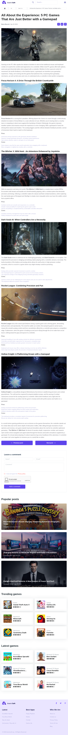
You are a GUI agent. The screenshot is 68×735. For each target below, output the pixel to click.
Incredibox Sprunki (7, 713)
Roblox (28, 717)
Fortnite (28, 720)
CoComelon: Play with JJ (9, 723)
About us (52, 713)
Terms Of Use (54, 723)
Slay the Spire (6, 720)
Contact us (53, 717)
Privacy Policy (54, 720)
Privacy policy (21, 473)
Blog (11, 8)
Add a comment (14, 486)
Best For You (20, 8)
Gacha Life (29, 723)
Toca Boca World (7, 717)
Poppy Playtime (30, 713)
